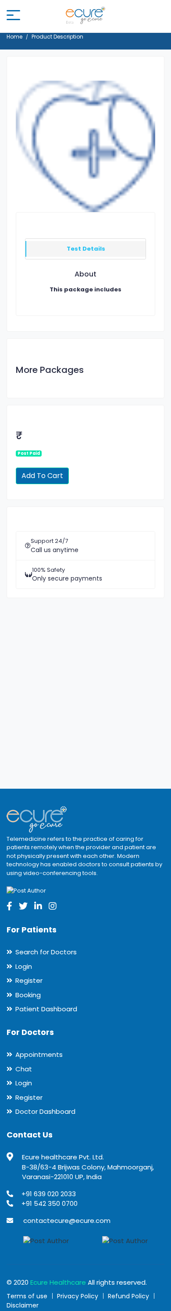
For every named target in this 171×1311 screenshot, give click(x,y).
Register (29, 980)
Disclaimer (23, 1305)
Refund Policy (128, 1296)
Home (14, 36)
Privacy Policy (77, 1296)
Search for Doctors (46, 952)
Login (23, 966)
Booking (28, 994)
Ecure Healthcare (58, 1282)
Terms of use (27, 1296)
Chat (23, 1069)
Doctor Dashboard (45, 1111)
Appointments (39, 1054)
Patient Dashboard (46, 1008)
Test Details (86, 248)
